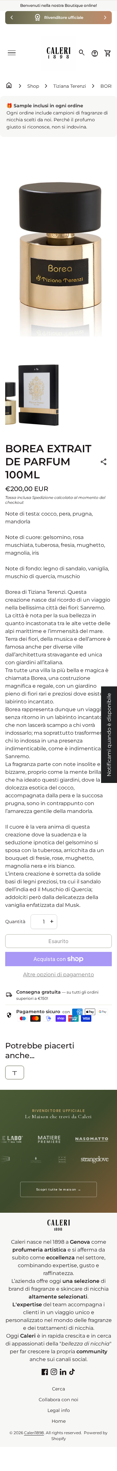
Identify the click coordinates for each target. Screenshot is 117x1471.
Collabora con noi (58, 1400)
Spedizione (42, 497)
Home (59, 1421)
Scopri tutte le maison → (58, 1189)
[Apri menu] (12, 53)
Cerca (58, 1389)
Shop (33, 86)
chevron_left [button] (12, 18)
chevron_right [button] (105, 18)
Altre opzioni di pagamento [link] (58, 974)
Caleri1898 (34, 1432)
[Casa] (58, 53)
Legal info (58, 1410)
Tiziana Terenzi (69, 86)
